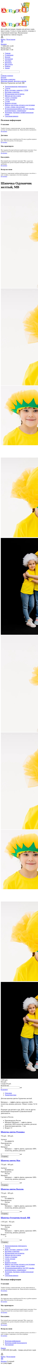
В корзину (4, 1089)
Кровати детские (11, 103)
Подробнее (4, 131)
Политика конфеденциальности (16, 1343)
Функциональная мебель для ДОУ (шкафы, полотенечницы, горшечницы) (20, 110)
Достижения (9, 1345)
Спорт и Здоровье (11, 98)
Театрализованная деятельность (16, 86)
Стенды (7, 88)
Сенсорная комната (11, 116)
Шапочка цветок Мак (10, 1160)
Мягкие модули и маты (13, 96)
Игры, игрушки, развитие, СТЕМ (16, 90)
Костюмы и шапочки (12, 92)
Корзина (4, 44)
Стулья (7, 101)
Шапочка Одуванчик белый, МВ (15, 1218)
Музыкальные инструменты (14, 94)
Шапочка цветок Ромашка (13, 1132)
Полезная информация (12, 1341)
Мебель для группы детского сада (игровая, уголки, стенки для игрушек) (20, 106)
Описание (8, 1093)
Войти (3, 39)
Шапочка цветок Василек (12, 1189)
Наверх (3, 1348)
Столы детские (10, 99)
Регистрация (10, 39)
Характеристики (10, 1095)
